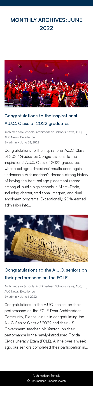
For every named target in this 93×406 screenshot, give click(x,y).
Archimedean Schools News (55, 132)
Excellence (27, 137)
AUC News (12, 137)
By (11, 142)
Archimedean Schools (20, 132)
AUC (78, 132)
